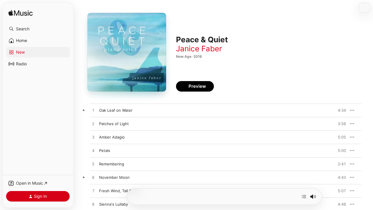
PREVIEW (339, 110)
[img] (20, 13)
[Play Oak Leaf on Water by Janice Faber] (93, 110)
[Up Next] (303, 196)
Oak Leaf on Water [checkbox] (116, 110)
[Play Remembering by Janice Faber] (93, 164)
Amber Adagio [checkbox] (112, 137)
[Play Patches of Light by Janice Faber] (93, 124)
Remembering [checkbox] (111, 164)
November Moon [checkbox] (114, 177)
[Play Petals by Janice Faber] (93, 150)
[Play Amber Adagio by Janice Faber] (93, 137)
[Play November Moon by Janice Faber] (93, 177)
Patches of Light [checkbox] (114, 123)
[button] (37, 29)
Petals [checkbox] (104, 150)
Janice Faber (199, 48)
